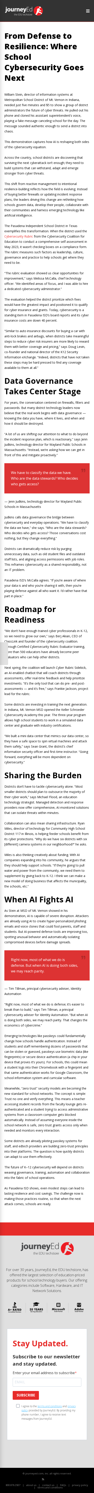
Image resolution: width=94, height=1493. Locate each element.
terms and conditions (50, 1406)
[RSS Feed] (43, 1479)
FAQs (63, 1485)
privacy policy (80, 1485)
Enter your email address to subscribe (44, 1373)
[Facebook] (48, 1479)
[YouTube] (53, 1479)
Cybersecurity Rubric (18, 236)
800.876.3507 (13, 1485)
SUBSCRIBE (26, 1395)
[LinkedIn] (58, 1479)
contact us (48, 1485)
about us (31, 1485)
